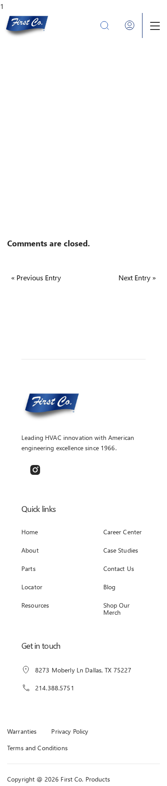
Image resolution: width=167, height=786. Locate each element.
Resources (35, 605)
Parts (28, 568)
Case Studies (120, 550)
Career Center (122, 532)
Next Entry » (137, 277)
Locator (31, 587)
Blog (109, 587)
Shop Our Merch (116, 609)
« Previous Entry (36, 277)
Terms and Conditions (37, 748)
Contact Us (118, 568)
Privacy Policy (69, 731)
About (30, 550)
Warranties (22, 731)
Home (29, 532)
